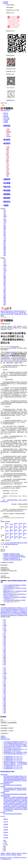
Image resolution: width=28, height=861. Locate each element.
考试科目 (9, 777)
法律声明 (3, 854)
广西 (4, 238)
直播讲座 (5, 829)
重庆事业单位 (21, 797)
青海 (4, 252)
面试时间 (10, 780)
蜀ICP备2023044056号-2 (6, 857)
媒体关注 (19, 853)
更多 (13, 771)
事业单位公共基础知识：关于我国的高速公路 (15, 762)
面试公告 (5, 780)
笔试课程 (3, 616)
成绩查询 (5, 779)
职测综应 (5, 832)
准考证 (7, 530)
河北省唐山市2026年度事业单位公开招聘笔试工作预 (14, 615)
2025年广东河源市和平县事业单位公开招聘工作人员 (14, 609)
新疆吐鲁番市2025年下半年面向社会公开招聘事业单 (14, 612)
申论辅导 (15, 788)
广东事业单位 (23, 800)
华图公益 (13, 853)
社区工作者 (6, 117)
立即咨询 (3, 736)
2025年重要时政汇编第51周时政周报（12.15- (15, 753)
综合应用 (7, 791)
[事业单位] (7, 109)
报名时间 (13, 776)
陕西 (4, 249)
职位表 (11, 524)
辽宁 (4, 217)
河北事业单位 (11, 798)
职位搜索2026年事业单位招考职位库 (12, 559)
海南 (4, 240)
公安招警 (5, 120)
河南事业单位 (19, 798)
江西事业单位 (11, 803)
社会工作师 (6, 119)
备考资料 (7, 739)
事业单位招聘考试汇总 (6, 771)
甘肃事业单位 (21, 801)
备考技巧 (5, 788)
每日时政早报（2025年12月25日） (12, 747)
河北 (4, 213)
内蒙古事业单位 (9, 810)
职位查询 (5, 837)
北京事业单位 (14, 797)
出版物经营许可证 (6, 859)
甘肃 (4, 250)
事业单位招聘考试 (5, 110)
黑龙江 (5, 220)
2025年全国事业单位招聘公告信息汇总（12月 (15, 743)
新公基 (14, 785)
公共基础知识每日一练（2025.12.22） (13, 761)
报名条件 (18, 776)
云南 (4, 246)
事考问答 (5, 785)
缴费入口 (18, 777)
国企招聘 (5, 116)
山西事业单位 (6, 806)
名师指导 (11, 789)
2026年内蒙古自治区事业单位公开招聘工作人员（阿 (14, 607)
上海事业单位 (14, 806)
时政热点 (20, 789)
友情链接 (19, 854)
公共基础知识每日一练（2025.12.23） (13, 759)
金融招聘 (5, 122)
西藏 (4, 247)
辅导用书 (6, 202)
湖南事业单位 (16, 800)
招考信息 (6, 126)
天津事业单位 (19, 807)
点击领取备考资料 (5, 358)
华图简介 (3, 853)
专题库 (6, 205)
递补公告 (24, 779)
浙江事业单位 (23, 804)
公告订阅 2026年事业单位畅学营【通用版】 (14, 556)
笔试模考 (5, 794)
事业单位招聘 (10, 580)
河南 (4, 232)
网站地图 (5, 1)
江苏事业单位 (19, 803)
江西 (4, 229)
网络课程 (6, 198)
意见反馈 (8, 854)
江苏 (4, 223)
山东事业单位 (21, 806)
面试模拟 (24, 794)
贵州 (4, 244)
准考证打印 (23, 777)
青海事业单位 (16, 804)
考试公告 (5, 827)
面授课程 (6, 194)
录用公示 (19, 780)
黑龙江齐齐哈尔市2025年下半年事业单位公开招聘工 (14, 613)
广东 (4, 237)
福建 (4, 228)
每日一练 (16, 789)
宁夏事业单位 (9, 804)
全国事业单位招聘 (5, 795)
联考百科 (10, 785)
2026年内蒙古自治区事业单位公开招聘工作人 (15, 741)
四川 (4, 243)
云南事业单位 (16, 809)
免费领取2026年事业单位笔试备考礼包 (13, 555)
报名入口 (23, 776)
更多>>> (25, 537)
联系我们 (5, 3)
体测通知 (19, 779)
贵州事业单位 (14, 801)
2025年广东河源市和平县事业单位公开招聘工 (15, 744)
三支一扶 (5, 114)
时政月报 (6, 187)
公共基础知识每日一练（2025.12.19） (13, 765)
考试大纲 (13, 777)
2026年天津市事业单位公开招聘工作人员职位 (15, 746)
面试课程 (7, 616)
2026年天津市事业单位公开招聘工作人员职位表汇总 (14, 610)
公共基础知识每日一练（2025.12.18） (13, 767)
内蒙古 (5, 216)
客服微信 (5, 819)
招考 (15, 326)
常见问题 (10, 782)
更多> (2, 719)
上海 (4, 222)
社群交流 (5, 821)
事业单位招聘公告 (19, 580)
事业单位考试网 (14, 346)
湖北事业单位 (9, 800)
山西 (4, 214)
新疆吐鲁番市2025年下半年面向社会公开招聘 (15, 752)
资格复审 (10, 779)
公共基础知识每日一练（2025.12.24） (13, 758)
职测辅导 (10, 788)
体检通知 (15, 779)
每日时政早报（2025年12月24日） (12, 750)
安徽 (4, 226)
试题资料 (6, 179)
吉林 (4, 219)
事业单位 (5, 113)
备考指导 (6, 143)
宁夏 (4, 253)
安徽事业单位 (6, 797)
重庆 (4, 241)
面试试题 (19, 794)
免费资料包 (19, 785)
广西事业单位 (6, 801)
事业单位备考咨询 (5, 783)
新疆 (4, 255)
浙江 (4, 225)
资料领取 (5, 824)
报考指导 (6, 140)
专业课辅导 (6, 789)
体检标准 (5, 782)
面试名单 (15, 780)
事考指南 (6, 190)
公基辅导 (24, 788)
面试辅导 (19, 788)
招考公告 (5, 776)
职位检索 (6, 183)
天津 (4, 211)
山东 (4, 231)
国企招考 (3, 812)
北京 (4, 210)
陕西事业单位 (11, 807)
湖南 (4, 235)
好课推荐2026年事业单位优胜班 (11, 553)
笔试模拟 (15, 794)
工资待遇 (24, 780)
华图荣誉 (8, 853)
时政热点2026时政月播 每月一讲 (11, 558)
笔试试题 (10, 794)
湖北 (4, 234)
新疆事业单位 (9, 809)
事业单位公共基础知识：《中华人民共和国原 (15, 764)
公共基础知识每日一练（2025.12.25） (13, 756)
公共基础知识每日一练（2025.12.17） (13, 768)
